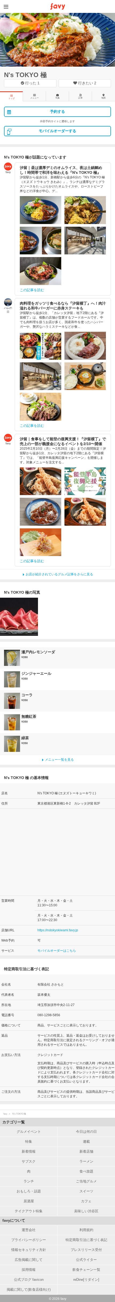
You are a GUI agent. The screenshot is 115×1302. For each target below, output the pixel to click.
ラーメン (86, 1161)
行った (32, 83)
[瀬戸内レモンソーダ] (12, 658)
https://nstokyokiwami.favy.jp (57, 930)
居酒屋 (29, 1201)
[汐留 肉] (85, 346)
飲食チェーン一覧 (86, 1270)
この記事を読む (32, 290)
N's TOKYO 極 (25, 74)
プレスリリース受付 (86, 1250)
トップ (11, 98)
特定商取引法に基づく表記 (86, 1240)
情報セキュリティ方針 (28, 1250)
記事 (80, 98)
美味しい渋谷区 (86, 1211)
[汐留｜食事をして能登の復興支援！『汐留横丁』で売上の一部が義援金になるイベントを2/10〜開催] (40, 481)
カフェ (86, 1201)
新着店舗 (86, 1151)
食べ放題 (86, 1171)
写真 (57, 98)
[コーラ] (12, 701)
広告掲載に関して (29, 1260)
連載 (86, 1141)
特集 (28, 1141)
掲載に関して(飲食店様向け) (29, 1289)
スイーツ (86, 1191)
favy (5, 1114)
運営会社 (29, 1230)
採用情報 (29, 1270)
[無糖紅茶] (12, 722)
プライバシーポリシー (28, 1240)
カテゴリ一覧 (13, 1122)
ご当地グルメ (86, 1181)
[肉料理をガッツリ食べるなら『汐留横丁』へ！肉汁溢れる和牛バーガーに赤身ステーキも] (40, 346)
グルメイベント (29, 1132)
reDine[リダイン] (86, 1280)
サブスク (29, 1161)
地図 (103, 98)
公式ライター (86, 1260)
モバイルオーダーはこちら (56, 951)
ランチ (29, 1181)
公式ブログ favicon (29, 1280)
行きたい (86, 83)
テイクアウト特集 (29, 1211)
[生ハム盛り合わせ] (19, 617)
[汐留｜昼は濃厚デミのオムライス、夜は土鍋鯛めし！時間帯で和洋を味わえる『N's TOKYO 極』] (40, 210)
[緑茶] (12, 744)
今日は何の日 (86, 1132)
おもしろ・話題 (29, 1191)
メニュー (34, 98)
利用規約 (86, 1230)
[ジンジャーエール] (12, 679)
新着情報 (29, 1151)
